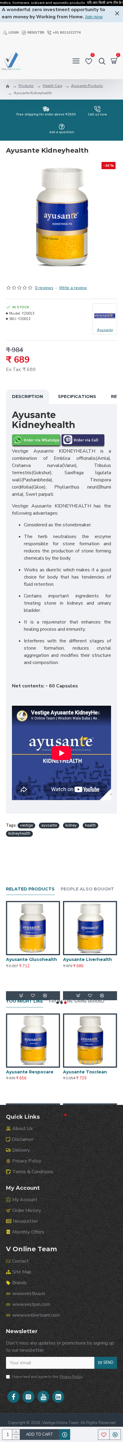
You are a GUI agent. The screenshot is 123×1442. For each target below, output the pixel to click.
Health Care (52, 85)
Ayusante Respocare (29, 1072)
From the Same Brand (76, 1001)
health (90, 825)
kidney (71, 825)
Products (26, 85)
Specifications (77, 396)
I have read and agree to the (47, 1376)
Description (27, 396)
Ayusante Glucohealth (31, 959)
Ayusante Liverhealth (87, 959)
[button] (57, 1002)
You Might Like (24, 1001)
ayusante (49, 825)
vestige (26, 825)
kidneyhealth (19, 833)
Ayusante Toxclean (85, 1072)
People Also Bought (87, 889)
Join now (94, 16)
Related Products (30, 889)
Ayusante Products (87, 85)
